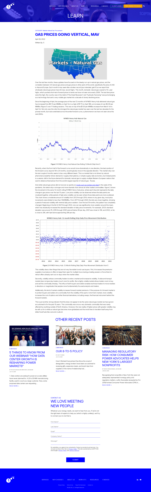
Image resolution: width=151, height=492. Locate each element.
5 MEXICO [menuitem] (105, 6)
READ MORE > (14, 386)
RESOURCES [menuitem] (95, 6)
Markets (45, 30)
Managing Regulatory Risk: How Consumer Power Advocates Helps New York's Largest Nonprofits (120, 358)
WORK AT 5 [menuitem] (84, 6)
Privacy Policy (73, 449)
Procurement (58, 30)
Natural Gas (51, 30)
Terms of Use (70, 485)
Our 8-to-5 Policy (69, 351)
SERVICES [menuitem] (52, 6)
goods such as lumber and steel (87, 185)
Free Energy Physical (133, 6)
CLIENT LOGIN (116, 6)
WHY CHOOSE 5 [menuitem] (63, 6)
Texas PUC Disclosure (80, 485)
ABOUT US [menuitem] (74, 6)
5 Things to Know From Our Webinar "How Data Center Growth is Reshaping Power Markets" (27, 359)
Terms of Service (74, 450)
